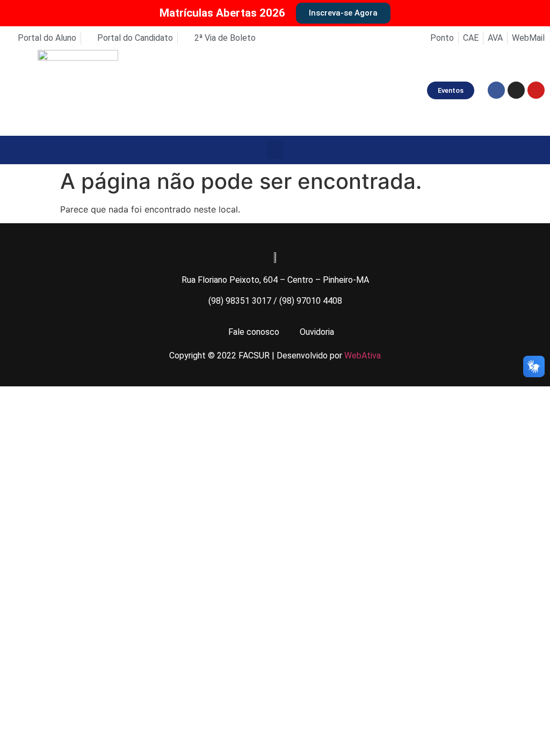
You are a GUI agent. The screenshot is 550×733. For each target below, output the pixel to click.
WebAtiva (362, 355)
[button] (275, 150)
